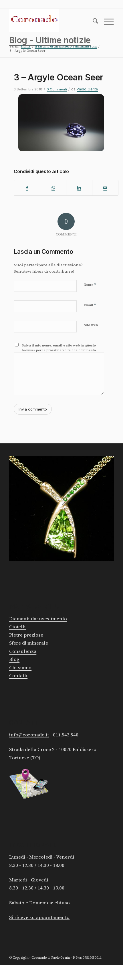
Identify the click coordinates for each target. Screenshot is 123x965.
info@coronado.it (29, 735)
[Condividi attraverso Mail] (105, 188)
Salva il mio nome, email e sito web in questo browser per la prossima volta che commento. (59, 347)
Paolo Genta (87, 89)
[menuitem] (92, 22)
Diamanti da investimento (38, 618)
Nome (90, 284)
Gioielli (17, 626)
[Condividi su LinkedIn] (79, 188)
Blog (14, 659)
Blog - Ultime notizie (50, 40)
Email (90, 304)
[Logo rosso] (51, 20)
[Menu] (106, 22)
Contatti (18, 675)
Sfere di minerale (28, 643)
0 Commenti (57, 89)
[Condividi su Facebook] (27, 188)
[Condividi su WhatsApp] (53, 188)
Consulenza (22, 651)
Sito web (91, 325)
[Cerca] (92, 22)
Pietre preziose (26, 635)
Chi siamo (20, 667)
